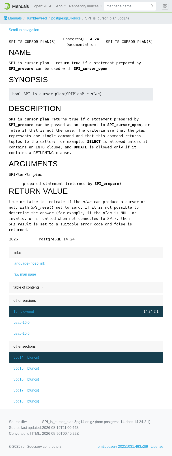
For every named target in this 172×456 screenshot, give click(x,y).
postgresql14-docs (66, 18)
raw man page (24, 274)
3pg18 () (26, 401)
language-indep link (29, 263)
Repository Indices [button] (84, 6)
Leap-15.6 (21, 333)
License (157, 446)
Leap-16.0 (21, 322)
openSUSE (43, 6)
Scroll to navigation (24, 30)
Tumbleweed (36, 18)
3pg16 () (26, 379)
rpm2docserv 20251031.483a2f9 (122, 446)
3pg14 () (26, 357)
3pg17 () (26, 390)
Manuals (14, 18)
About (60, 6)
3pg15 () (26, 368)
